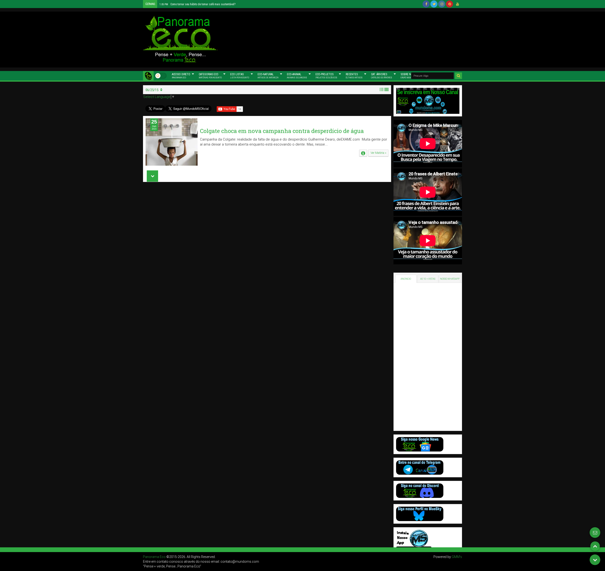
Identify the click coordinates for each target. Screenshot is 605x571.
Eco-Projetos (326, 76)
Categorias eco (210, 76)
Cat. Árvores (381, 76)
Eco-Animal (297, 76)
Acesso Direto (181, 76)
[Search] (458, 75)
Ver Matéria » (378, 153)
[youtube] (457, 4)
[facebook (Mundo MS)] (426, 4)
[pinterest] (449, 4)
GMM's (457, 557)
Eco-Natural (268, 76)
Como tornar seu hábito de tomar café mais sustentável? (197, 4)
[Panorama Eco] (148, 75)
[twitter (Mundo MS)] (433, 4)
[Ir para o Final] (595, 559)
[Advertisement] (347, 39)
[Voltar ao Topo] (595, 546)
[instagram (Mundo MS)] (441, 4)
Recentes (354, 76)
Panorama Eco (154, 557)
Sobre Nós (409, 76)
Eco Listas (239, 76)
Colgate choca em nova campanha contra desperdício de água (282, 131)
